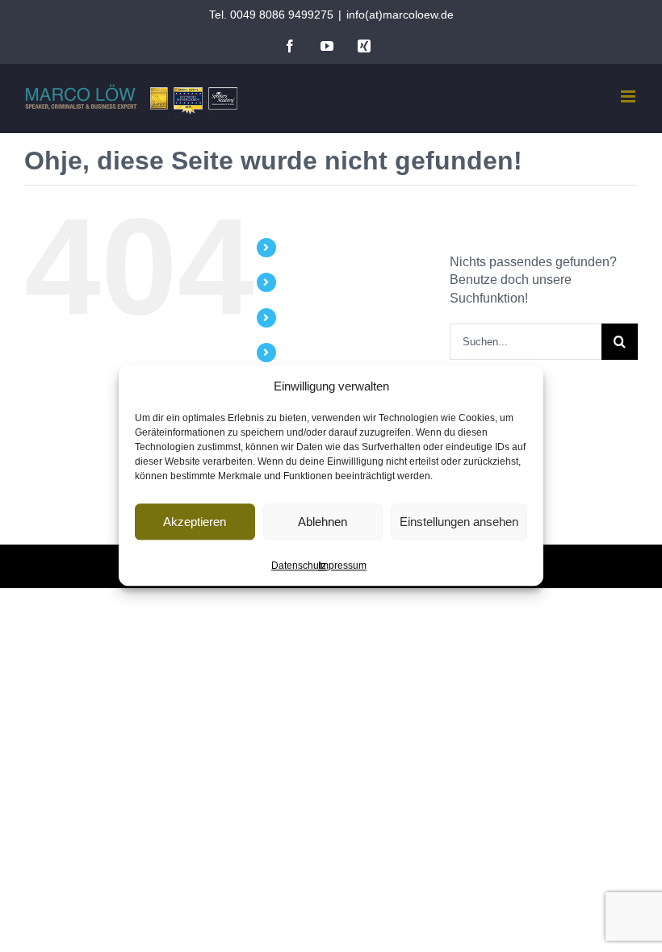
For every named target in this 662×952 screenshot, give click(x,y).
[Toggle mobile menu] (629, 96)
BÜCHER (306, 351)
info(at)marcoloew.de (400, 14)
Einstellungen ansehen (459, 521)
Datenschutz (298, 565)
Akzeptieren (194, 521)
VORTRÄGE (314, 281)
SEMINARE (312, 317)
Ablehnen (322, 521)
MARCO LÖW (318, 246)
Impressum (342, 565)
